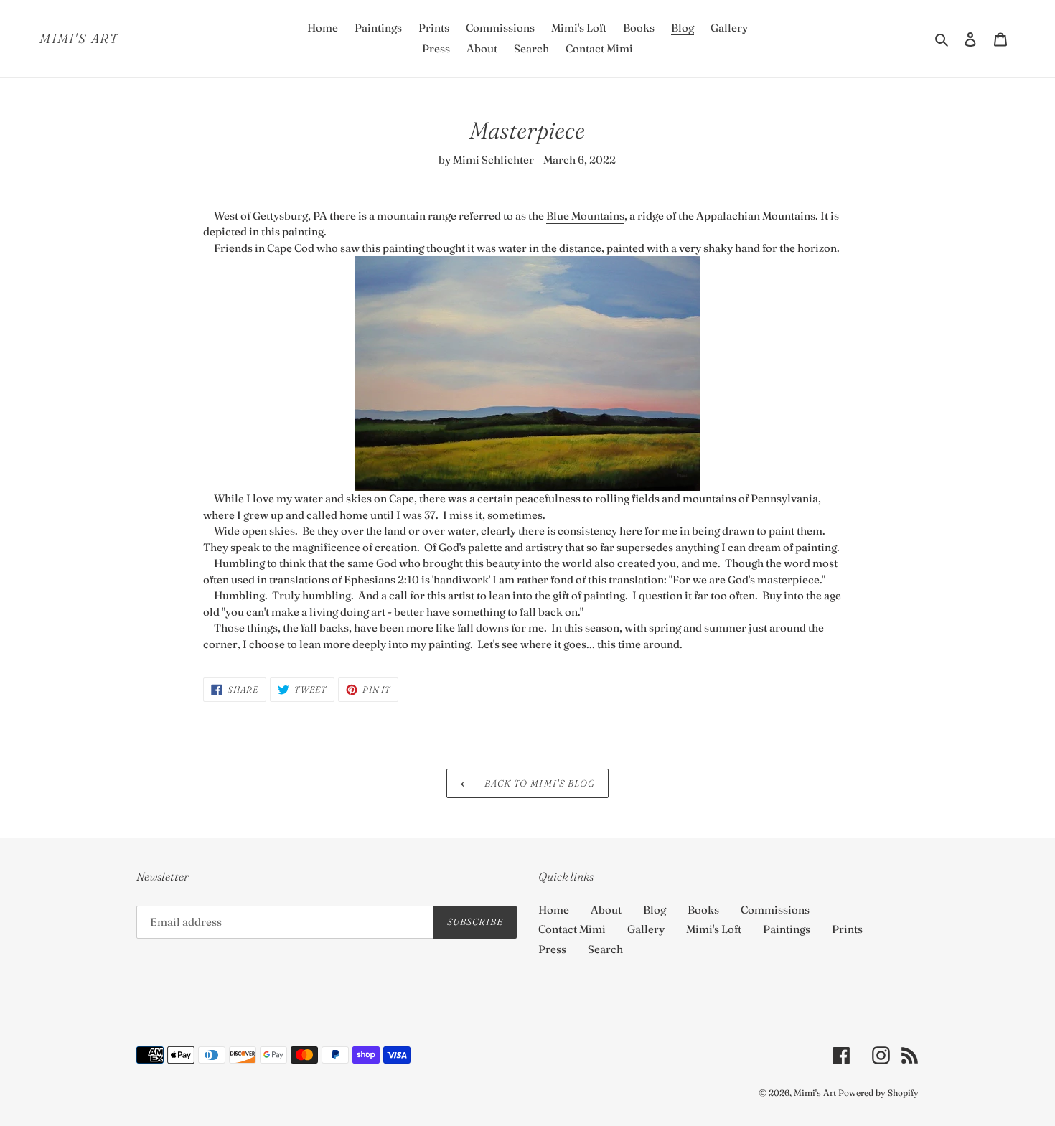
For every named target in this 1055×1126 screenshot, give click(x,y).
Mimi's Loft (713, 929)
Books (703, 909)
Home (553, 909)
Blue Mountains (585, 215)
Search (605, 949)
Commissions (775, 909)
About (606, 909)
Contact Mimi (572, 929)
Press (552, 949)
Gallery (646, 929)
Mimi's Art (78, 39)
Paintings (786, 929)
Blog (654, 909)
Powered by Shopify (878, 1092)
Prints (847, 929)
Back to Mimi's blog (538, 783)
